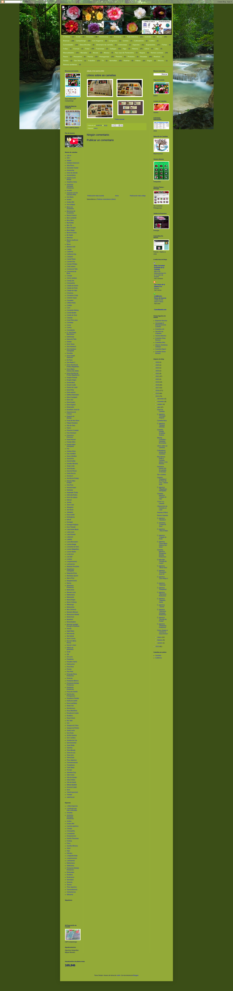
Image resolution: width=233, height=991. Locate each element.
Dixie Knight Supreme (71, 356)
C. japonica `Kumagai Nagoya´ (161, 416)
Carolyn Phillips (72, 264)
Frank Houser (71, 439)
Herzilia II (70, 476)
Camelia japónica (72, 826)
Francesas (100, 49)
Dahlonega (70, 337)
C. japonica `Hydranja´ (161, 584)
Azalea (69, 199)
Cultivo (152, 41)
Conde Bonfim (71, 313)
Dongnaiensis (71, 836)
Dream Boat (71, 382)
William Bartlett (72, 785)
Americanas (103, 37)
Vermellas (113, 61)
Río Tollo (70, 720)
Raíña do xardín (72, 701)
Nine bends (70, 633)
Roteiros (157, 57)
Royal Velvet (71, 718)
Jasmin (69, 502)
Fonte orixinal (119, 119)
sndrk (118, 975)
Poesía (90, 57)
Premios (119, 57)
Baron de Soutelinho (70, 208)
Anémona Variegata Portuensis (70, 186)
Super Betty (70, 745)
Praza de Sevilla (72, 692)
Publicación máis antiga (138, 196)
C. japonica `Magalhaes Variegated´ (162, 489)
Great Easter (71, 468)
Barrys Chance (72, 215)
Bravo (69, 244)
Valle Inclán (70, 775)
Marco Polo (70, 578)
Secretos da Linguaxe (159, 332)
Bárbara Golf (71, 247)
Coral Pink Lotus (72, 320)
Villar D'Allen (71, 780)
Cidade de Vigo (72, 290)
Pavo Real (70, 667)
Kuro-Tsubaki (71, 527)
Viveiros (126, 61)
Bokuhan (70, 238)
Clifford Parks (71, 303)
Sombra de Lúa (72, 740)
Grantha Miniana (72, 463)
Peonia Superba (162, 515)
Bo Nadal (70, 235)
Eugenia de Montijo (70, 417)
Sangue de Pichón (73, 728)
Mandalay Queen (72, 576)
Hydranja (70, 490)
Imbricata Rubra (72, 495)
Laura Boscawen (72, 542)
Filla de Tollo (71, 425)
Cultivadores (139, 41)
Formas (76, 49)
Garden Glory (71, 451)
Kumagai (70, 522)
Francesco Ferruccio (70, 436)
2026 (157, 362)
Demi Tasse (71, 344)
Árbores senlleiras (70, 65)
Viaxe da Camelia (161, 410)
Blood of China (72, 233)
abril (159, 407)
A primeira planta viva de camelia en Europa (161, 469)
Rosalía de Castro (73, 713)
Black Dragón (71, 228)
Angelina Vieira (72, 182)
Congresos (113, 41)
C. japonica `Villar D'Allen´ (162, 530)
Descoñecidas (85, 45)
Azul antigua (71, 204)
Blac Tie (69, 225)
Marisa (69, 583)
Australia (148, 37)
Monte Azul (70, 617)
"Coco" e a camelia (160, 502)
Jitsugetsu (70, 507)
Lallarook (70, 537)
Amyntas (69, 813)
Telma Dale (70, 757)
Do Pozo (69, 360)
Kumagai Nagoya (72, 524)
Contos (125, 41)
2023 (157, 371)
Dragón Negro (71, 380)
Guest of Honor (72, 471)
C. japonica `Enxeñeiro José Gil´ (161, 572)
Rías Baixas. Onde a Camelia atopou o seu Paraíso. (162, 460)
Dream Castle (71, 385)
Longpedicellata (72, 856)
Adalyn (69, 160)
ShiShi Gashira (72, 735)
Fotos (87, 49)
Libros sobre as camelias (162, 446)
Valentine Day (71, 772)
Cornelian (70, 322)
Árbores (161, 61)
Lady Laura (70, 532)
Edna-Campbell (72, 397)
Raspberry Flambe (73, 698)
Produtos (131, 57)
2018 (157, 385)
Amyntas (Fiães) (162, 512)
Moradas (83, 53)
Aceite (78, 37)
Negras (142, 53)
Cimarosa (70, 293)
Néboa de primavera (70, 648)
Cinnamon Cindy (72, 295)
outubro (160, 404)
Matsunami (70, 597)
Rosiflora (70, 716)
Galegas (113, 49)
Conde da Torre (72, 315)
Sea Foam (70, 733)
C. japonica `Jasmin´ (161, 605)
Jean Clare (70, 505)
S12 (68, 723)
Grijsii (69, 848)
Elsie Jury (70, 400)
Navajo (69, 628)
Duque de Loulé (72, 387)
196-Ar (69, 155)
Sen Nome (78, 61)
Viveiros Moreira (160, 336)
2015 (157, 393)
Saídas (65, 61)
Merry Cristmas (72, 602)
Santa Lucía (71, 730)
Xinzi (68, 790)
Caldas (69, 249)
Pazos (65, 57)
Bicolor (159, 37)
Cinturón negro (72, 298)
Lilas (156, 49)
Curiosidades (68, 45)
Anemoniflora (71, 175)
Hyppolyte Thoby (72, 492)
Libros (146, 49)
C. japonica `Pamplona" (162, 588)
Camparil (70, 257)
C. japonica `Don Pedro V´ (162, 578)
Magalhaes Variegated (70, 570)
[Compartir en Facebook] (119, 125)
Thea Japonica (72, 760)
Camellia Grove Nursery (160, 352)
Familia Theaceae (73, 838)
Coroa (69, 325)
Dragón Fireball (72, 377)
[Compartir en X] (117, 125)
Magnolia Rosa (72, 573)
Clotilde (69, 305)
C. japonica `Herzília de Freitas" (162, 619)
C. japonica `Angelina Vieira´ (161, 600)
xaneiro (160, 643)
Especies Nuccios (161, 320)
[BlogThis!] (115, 125)
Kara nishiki (71, 515)
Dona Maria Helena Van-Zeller (73, 370)
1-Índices (66, 37)
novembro (160, 401)
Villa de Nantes (72, 777)
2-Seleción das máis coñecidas (72, 809)
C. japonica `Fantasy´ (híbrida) (161, 425)
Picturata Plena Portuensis (72, 675)
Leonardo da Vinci (73, 547)
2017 (157, 388)
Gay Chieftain (71, 453)
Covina (69, 327)
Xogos (149, 61)
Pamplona (70, 659)
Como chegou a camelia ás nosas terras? (162, 632)
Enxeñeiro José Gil (73, 410)
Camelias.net (159, 329)
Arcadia (69, 190)
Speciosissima (71, 743)
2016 (157, 390)
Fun (68, 449)
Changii (69, 276)
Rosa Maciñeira (72, 711)
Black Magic (71, 230)
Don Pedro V (71, 362)
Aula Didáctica (132, 37)
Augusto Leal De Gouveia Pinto (72, 193)
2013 (157, 646)
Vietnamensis (71, 892)
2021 (157, 376)
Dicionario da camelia (104, 45)
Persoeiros (78, 57)
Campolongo (81, 41)
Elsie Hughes (71, 405)
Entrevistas (122, 45)
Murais (95, 53)
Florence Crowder (73, 430)
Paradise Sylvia (72, 662)
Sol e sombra (71, 738)
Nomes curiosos (157, 53)
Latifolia (69, 539)
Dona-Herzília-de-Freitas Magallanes (73, 374)
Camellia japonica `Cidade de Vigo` (161, 496)
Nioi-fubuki (70, 636)
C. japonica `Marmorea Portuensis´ (161, 594)
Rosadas (143, 57)
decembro (160, 399)
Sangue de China (72, 725)
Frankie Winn (71, 442)
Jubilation (70, 512)
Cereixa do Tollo (72, 269)
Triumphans (71, 765)
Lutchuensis (71, 564)
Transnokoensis (72, 889)
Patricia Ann (71, 664)
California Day (71, 254)
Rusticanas (70, 877)
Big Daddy (70, 223)
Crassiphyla (71, 330)
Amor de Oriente (72, 173)
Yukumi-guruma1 (72, 792)
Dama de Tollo (71, 339)
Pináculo (70, 678)
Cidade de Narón (72, 285)
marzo (159, 637)
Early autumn (71, 392)
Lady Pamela (71, 534)
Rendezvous (71, 708)
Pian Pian (70, 671)
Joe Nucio (70, 510)
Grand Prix (70, 458)
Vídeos (138, 61)
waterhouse (71, 797)
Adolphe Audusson (73, 163)
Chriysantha (71, 283)
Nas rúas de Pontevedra (124, 53)
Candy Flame (71, 259)
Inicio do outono (72, 497)
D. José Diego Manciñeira (71, 333)
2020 (157, 379)
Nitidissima (70, 865)
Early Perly (70, 390)
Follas (65, 49)
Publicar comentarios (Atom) (106, 199)
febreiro (160, 640)
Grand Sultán (71, 461)
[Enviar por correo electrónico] (112, 125)
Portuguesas (104, 57)
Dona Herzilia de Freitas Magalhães (73, 365)
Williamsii (70, 894)
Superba (69, 748)
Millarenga (70, 604)
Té (103, 61)
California (70, 252)
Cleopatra (70, 300)
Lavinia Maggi (71, 544)
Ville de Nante (71, 782)
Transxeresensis (72, 762)
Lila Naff (69, 557)
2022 (157, 373)
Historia (135, 49)
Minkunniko (70, 607)
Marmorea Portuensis (70, 586)
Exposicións (150, 45)
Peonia (69, 669)
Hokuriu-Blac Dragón (71, 481)
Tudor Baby (70, 767)
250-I (68, 158)
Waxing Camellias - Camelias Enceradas (161, 440)
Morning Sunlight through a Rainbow (73, 625)
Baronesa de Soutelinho (71, 212)
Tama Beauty (71, 750)
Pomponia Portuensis (70, 688)
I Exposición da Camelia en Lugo (162, 508)
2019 (157, 382)
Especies (136, 45)
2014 (157, 396)
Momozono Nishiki (73, 614)
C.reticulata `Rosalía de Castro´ (162, 561)
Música (106, 53)
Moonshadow (71, 622)
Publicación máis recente (95, 196)
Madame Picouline (73, 566)
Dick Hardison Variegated (71, 350)
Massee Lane (71, 592)
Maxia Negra (71, 600)
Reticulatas (70, 872)
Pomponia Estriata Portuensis (73, 684)
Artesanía (117, 37)
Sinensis (69, 882)
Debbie (69, 342)
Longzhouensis (72, 561)
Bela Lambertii (71, 218)
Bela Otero (70, 220)
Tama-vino (70, 755)
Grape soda (71, 466)
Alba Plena (70, 165)
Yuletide (69, 794)
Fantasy (69, 841)
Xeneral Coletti (72, 787)
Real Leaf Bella (72, 703)
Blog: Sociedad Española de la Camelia (159, 267)
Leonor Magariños (73, 549)
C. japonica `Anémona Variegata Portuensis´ (161, 612)
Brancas (66, 41)
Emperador (70, 407)
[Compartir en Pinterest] (122, 125)
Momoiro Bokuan (72, 612)
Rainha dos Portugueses (71, 695)
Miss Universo (71, 609)
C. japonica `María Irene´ (162, 566)
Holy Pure (70, 485)
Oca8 (68, 652)
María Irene (70, 590)
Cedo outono (71, 266)
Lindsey (69, 559)
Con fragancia (97, 41)
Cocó (68, 308)
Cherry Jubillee (72, 278)
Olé (68, 654)
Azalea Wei (70, 202)
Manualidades (68, 53)
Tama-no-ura (71, 753)
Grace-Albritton (72, 456)
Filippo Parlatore (72, 423)
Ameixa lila (70, 170)
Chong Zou (70, 281)
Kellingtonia (71, 517)
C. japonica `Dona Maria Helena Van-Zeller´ (162, 544)
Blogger (135, 975)
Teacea (69, 884)
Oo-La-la (70, 657)
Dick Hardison (71, 346)
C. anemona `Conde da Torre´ (161, 524)
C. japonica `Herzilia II (161, 519)
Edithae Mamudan (73, 395)
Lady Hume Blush (73, 529)
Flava (68, 843)
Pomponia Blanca (73, 681)
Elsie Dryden (71, 402)
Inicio (117, 196)
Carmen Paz (71, 261)
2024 (157, 368)
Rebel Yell (70, 706)
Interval (69, 500)
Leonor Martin (71, 552)
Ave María (70, 197)
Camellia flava (162, 420)
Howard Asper (71, 487)
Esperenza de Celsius (71, 413)
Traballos (91, 61)
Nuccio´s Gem (71, 645)
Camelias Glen (160, 342)
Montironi (70, 619)
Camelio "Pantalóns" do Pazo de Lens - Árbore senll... (162, 481)
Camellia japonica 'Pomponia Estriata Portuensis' (161, 553)
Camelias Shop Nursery (160, 339)
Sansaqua (70, 880)
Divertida (70, 353)
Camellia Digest (160, 349)
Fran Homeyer (71, 433)
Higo (124, 49)
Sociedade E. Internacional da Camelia (160, 325)
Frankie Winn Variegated (71, 445)
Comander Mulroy (73, 310)
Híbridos (69, 853)
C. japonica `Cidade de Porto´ (161, 537)
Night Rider (70, 631)
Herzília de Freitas (73, 478)
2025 (157, 365)
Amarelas (89, 37)
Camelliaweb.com (160, 309)
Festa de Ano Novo (73, 420)
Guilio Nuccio (71, 473)
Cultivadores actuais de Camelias (161, 452)
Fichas (164, 45)
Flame (69, 428)
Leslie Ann (70, 554)
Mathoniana (71, 595)
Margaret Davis (72, 581)
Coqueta (69, 318)
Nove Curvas (71, 638)
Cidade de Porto (72, 288)
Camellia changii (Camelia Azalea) (161, 432)
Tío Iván (69, 770)
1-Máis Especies (72, 806)
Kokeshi (156, 288)
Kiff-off (69, 520)
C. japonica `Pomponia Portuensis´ (161, 625)
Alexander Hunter (72, 168)
